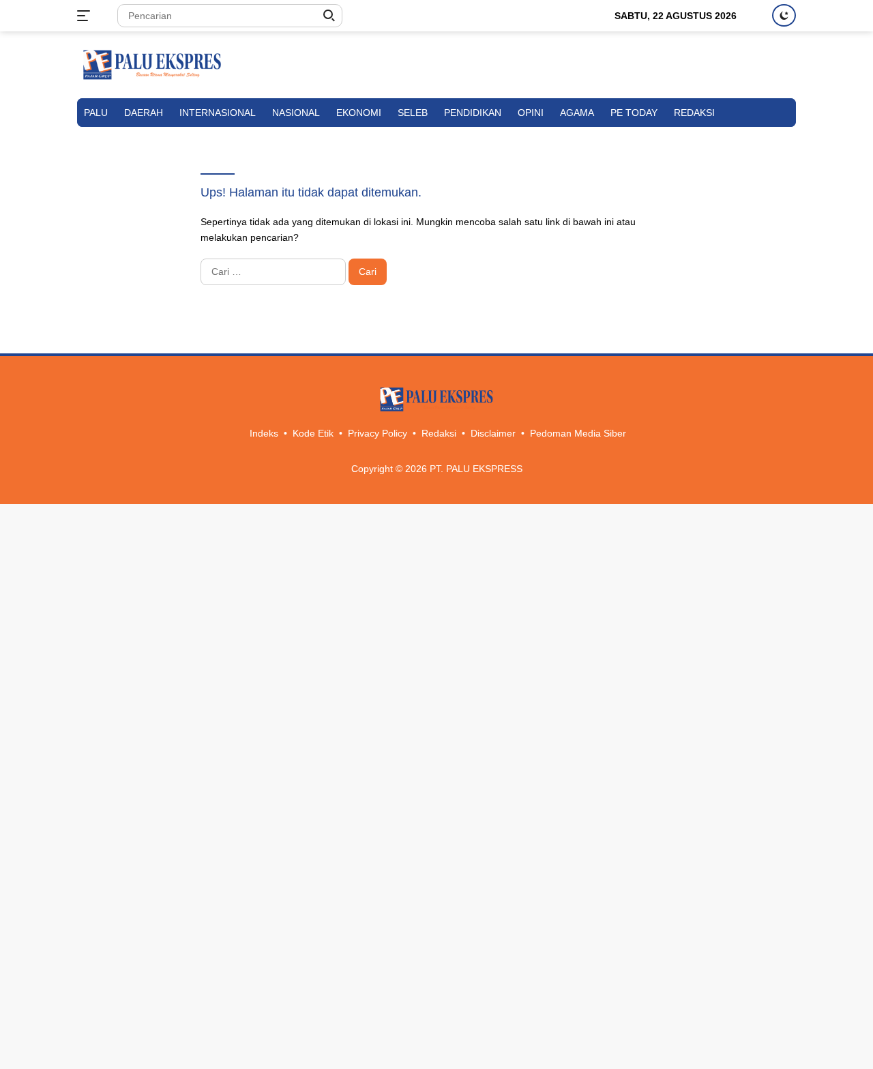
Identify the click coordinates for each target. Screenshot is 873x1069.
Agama (577, 112)
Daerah (143, 112)
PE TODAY (633, 112)
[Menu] (86, 15)
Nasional (296, 112)
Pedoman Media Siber (578, 433)
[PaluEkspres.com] (152, 64)
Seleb (413, 112)
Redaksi (694, 112)
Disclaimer (493, 433)
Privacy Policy (377, 433)
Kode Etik (313, 433)
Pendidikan (472, 112)
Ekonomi (358, 112)
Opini (531, 112)
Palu (96, 112)
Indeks (264, 433)
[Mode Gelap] (784, 15)
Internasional (217, 112)
